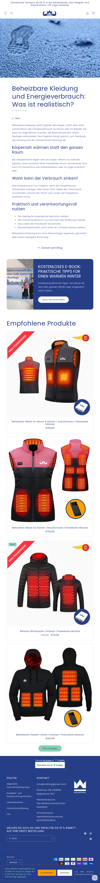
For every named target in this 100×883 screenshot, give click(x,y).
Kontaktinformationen (84, 874)
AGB (82, 872)
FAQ (8, 814)
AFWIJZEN (64, 873)
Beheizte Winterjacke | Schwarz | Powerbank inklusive (50, 631)
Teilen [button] (17, 118)
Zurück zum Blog (51, 247)
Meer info (22, 876)
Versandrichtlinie (15, 802)
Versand (89, 872)
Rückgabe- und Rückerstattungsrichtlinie (19, 795)
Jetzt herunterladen (53, 299)
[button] (6, 13)
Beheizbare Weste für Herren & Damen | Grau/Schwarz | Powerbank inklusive (50, 422)
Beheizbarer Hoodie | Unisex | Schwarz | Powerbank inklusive (50, 735)
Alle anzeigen (50, 748)
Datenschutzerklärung (17, 808)
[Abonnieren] (52, 838)
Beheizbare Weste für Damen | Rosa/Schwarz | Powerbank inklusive (50, 528)
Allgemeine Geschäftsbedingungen (18, 785)
